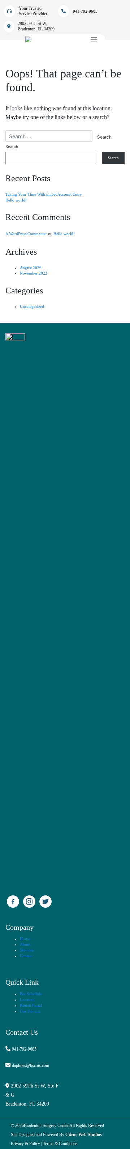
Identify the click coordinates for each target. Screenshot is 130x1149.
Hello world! (16, 200)
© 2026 (17, 1125)
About (25, 944)
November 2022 (33, 273)
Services (27, 950)
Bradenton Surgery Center (46, 1125)
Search (11, 146)
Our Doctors (30, 1011)
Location (27, 1000)
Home (25, 939)
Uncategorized (32, 307)
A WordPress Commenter (26, 234)
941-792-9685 (24, 1049)
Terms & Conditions (60, 1143)
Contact (26, 956)
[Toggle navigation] (94, 39)
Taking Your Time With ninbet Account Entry (43, 194)
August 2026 (31, 268)
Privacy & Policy (25, 1143)
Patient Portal (31, 1006)
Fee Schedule (31, 994)
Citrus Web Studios (83, 1134)
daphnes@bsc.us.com (30, 1065)
